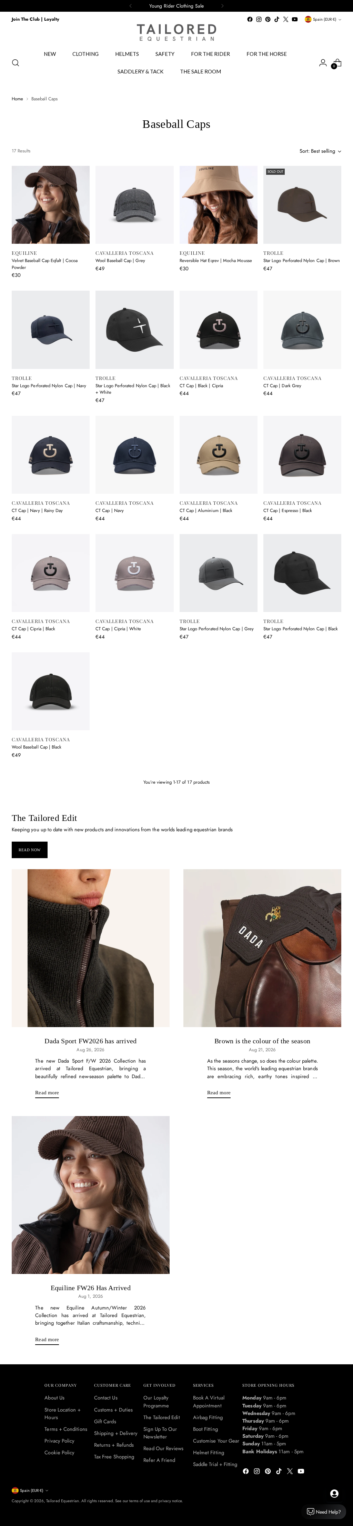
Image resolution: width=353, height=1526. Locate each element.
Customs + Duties (113, 1410)
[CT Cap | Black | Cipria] (219, 330)
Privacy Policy (59, 1441)
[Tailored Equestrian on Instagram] (259, 19)
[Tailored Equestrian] (176, 32)
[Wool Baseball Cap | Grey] (134, 205)
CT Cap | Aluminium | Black (206, 510)
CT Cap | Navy (109, 510)
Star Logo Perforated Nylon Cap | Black (300, 628)
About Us (54, 1398)
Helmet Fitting (208, 1452)
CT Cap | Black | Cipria (201, 385)
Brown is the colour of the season (262, 1041)
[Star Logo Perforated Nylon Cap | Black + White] (134, 330)
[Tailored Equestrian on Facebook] (250, 19)
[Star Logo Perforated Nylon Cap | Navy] (51, 330)
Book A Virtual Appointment (208, 1401)
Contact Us (106, 1398)
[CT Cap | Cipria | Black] (51, 573)
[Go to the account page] (323, 63)
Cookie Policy (59, 1452)
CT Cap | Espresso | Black (287, 510)
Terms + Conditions (65, 1429)
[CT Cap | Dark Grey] (302, 330)
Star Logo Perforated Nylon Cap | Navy (49, 385)
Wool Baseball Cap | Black (37, 747)
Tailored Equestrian (62, 1501)
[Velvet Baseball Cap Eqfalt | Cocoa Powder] (51, 205)
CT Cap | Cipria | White (118, 628)
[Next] (222, 6)
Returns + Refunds (114, 1445)
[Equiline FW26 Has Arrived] (91, 1195)
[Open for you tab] (334, 1493)
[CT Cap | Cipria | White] (134, 573)
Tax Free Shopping (114, 1456)
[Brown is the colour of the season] (262, 948)
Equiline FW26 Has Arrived (91, 1288)
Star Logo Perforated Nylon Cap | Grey (217, 628)
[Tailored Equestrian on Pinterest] (268, 19)
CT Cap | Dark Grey (282, 385)
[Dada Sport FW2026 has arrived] (91, 948)
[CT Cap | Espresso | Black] (302, 455)
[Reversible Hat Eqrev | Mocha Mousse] (219, 205)
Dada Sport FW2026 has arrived (90, 1041)
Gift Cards (105, 1421)
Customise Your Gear (216, 1441)
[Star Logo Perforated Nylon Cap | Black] (302, 573)
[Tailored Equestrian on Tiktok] (277, 19)
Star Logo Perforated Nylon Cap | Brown (301, 260)
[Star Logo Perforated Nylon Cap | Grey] (219, 573)
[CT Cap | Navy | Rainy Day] (51, 455)
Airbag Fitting (208, 1417)
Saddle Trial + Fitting (215, 1464)
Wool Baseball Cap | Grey (120, 260)
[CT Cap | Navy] (134, 455)
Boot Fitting (205, 1429)
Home (17, 99)
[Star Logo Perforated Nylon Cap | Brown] (302, 205)
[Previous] (130, 6)
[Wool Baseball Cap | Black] (51, 691)
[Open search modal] (15, 63)
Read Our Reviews (163, 1448)
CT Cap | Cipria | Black (34, 628)
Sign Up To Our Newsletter (160, 1432)
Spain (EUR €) (324, 19)
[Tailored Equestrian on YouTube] (295, 19)
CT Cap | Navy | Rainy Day (37, 510)
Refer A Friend (159, 1460)
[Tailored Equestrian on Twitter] (286, 19)
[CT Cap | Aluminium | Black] (219, 455)
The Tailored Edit (161, 1417)
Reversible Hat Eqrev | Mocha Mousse (216, 260)
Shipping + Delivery (116, 1433)
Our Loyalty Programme (156, 1401)
